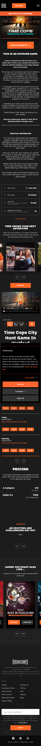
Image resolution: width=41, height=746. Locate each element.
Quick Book (19, 6)
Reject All (20, 398)
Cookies (31, 742)
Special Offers (7, 701)
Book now (13, 622)
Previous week (17, 461)
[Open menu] (38, 6)
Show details (29, 377)
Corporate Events (8, 688)
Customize (19, 391)
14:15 (14, 408)
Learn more (27, 622)
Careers (23, 694)
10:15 (5, 408)
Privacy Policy (23, 722)
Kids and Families (8, 698)
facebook (13, 738)
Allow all (20, 384)
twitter (20, 738)
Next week (24, 461)
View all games (20, 218)
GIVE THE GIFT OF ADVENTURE (20, 13)
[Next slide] (23, 277)
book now (20, 285)
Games (4, 685)
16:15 (22, 408)
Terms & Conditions (13, 742)
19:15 (30, 408)
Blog (21, 698)
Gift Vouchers (7, 694)
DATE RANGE (7, 320)
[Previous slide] (17, 277)
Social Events (6, 691)
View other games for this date (14, 422)
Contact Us (24, 685)
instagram (28, 738)
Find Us (23, 688)
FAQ (21, 691)
